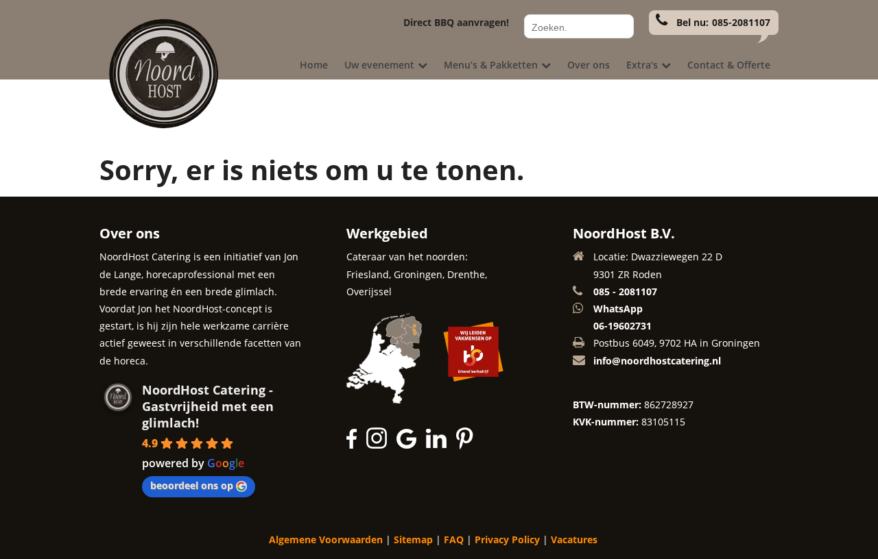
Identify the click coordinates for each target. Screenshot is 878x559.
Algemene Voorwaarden (326, 539)
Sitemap (413, 539)
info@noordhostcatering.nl (657, 360)
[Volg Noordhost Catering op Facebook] (355, 444)
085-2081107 (741, 22)
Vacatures (574, 539)
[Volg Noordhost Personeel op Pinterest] (465, 444)
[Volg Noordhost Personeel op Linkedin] (439, 444)
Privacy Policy (507, 539)
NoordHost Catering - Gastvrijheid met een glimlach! (208, 406)
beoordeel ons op (191, 485)
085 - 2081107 (625, 291)
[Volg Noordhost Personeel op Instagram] (380, 444)
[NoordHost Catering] (161, 126)
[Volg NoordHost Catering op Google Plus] (409, 444)
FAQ (454, 539)
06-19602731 (622, 325)
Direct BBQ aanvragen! (456, 22)
